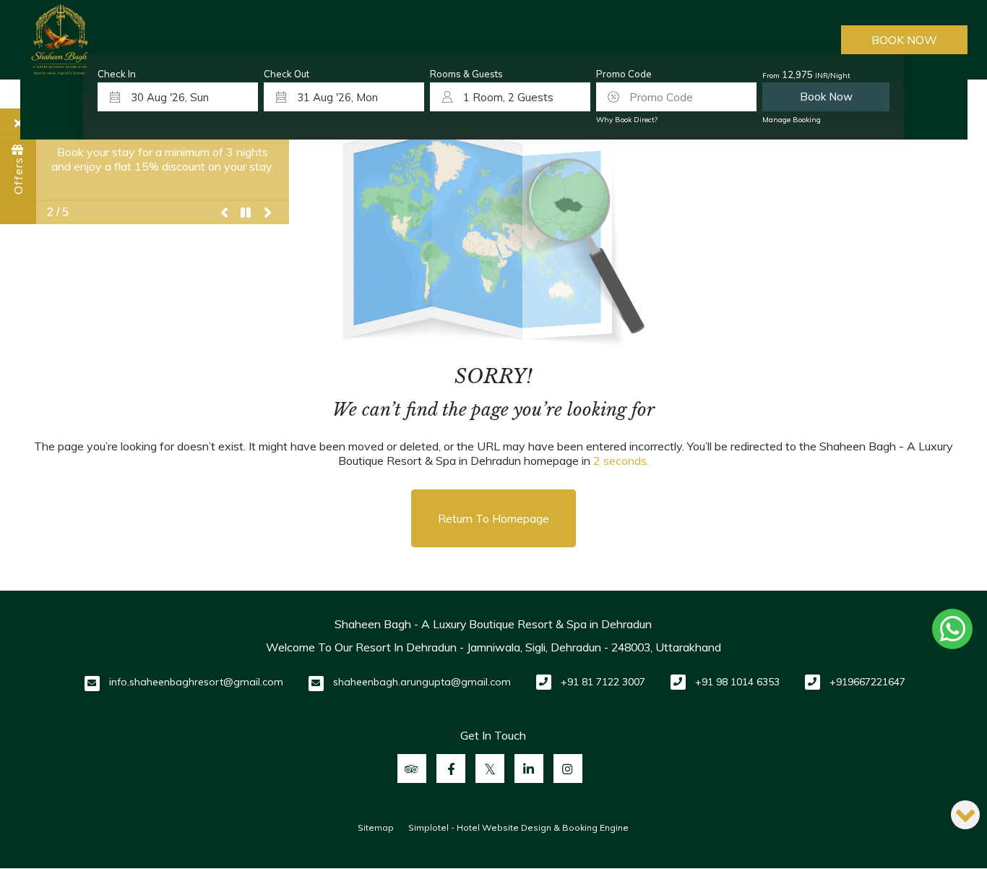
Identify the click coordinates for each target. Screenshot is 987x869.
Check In (117, 74)
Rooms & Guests (466, 74)
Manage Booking (791, 119)
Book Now (904, 40)
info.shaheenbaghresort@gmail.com (196, 681)
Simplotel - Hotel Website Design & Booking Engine (518, 827)
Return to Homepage (493, 518)
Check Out (286, 74)
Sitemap (376, 827)
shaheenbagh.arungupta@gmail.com (422, 681)
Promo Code (624, 74)
